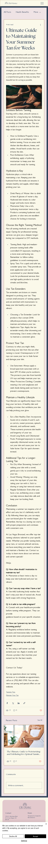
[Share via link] (24, 703)
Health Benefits (22, 12)
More (36, 12)
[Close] (45, 825)
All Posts (7, 12)
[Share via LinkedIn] (18, 703)
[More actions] (40, 24)
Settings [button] (24, 840)
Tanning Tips (10, 692)
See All (40, 720)
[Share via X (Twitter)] (13, 703)
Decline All (13, 836)
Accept (35, 836)
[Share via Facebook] (7, 703)
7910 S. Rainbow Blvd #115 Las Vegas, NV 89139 (11, 818)
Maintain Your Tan (12, 695)
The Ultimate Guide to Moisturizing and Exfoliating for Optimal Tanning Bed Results (23, 753)
